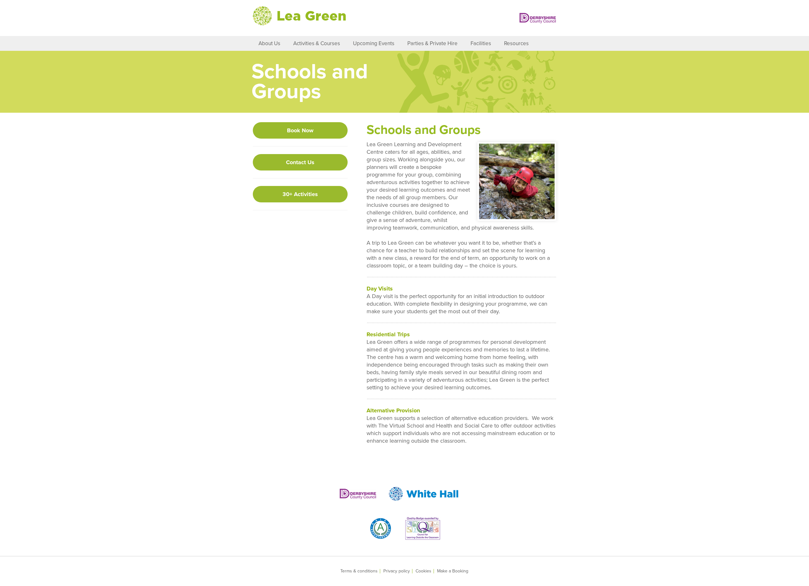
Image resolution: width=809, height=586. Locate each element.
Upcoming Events (373, 43)
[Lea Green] (299, 15)
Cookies (423, 571)
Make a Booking (452, 571)
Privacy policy (396, 571)
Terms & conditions (359, 571)
